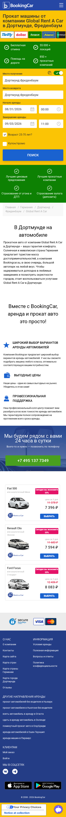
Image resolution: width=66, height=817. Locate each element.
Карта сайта (9, 656)
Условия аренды (42, 644)
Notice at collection (17, 812)
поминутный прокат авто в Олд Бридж (24, 726)
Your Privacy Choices (27, 807)
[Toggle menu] (61, 5)
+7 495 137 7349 (33, 460)
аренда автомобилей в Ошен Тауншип (24, 732)
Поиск (33, 155)
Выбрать (49, 516)
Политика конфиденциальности (45, 664)
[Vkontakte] (5, 772)
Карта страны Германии (10, 670)
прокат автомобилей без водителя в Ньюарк (27, 701)
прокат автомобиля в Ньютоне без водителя (27, 707)
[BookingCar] (18, 5)
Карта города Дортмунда (10, 680)
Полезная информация (46, 650)
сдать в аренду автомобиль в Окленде (24, 720)
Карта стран (9, 662)
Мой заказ (8, 752)
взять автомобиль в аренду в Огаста (23, 713)
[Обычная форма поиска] (57, 73)
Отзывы (7, 687)
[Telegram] (15, 772)
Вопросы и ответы (43, 656)
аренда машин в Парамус (17, 738)
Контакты (8, 650)
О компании (9, 644)
